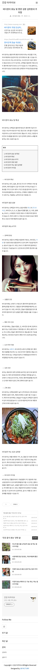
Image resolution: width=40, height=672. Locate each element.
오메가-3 (12, 349)
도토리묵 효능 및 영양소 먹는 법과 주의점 (13, 530)
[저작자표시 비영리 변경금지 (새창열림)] (22, 504)
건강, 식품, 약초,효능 (10, 600)
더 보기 (35, 538)
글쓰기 (4, 657)
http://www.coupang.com (13, 24)
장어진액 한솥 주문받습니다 (13, 43)
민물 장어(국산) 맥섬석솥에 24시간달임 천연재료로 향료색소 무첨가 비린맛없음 (13, 47)
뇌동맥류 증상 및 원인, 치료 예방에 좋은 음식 (14, 521)
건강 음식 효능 (16, 16)
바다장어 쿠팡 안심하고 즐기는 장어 (13, 28)
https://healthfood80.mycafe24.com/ (17, 39)
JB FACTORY (24, 669)
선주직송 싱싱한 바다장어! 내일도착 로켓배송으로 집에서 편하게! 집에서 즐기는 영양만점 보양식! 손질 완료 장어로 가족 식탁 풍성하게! (13, 32)
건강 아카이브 (9, 597)
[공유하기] (8, 504)
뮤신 (29, 208)
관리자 (4, 652)
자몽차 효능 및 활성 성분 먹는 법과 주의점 (14, 523)
